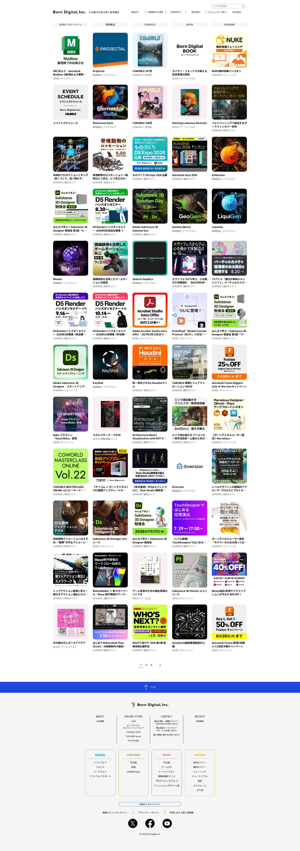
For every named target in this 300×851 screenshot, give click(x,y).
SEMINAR (229, 24)
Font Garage (133, 740)
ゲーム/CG (166, 767)
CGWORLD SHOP (133, 732)
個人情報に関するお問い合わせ (166, 734)
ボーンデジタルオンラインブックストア (133, 726)
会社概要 (100, 721)
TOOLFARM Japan (133, 736)
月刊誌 (133, 762)
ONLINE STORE (155, 12)
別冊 (133, 767)
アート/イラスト (167, 771)
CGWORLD (150, 24)
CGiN (133, 721)
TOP (153, 687)
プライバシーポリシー (149, 812)
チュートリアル (200, 776)
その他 (200, 790)
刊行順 (166, 762)
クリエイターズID (216, 12)
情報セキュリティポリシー (115, 812)
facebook (150, 823)
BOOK (189, 24)
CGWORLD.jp (133, 771)
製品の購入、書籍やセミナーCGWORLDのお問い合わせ (166, 722)
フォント (100, 767)
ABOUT (135, 12)
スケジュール (199, 785)
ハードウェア (100, 771)
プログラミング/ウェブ (166, 780)
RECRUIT (196, 12)
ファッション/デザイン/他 (166, 785)
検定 (200, 780)
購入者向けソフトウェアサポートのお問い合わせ (166, 729)
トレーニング (199, 771)
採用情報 (200, 721)
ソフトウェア (100, 762)
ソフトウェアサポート (100, 776)
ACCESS (236, 12)
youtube (167, 823)
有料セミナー (199, 762)
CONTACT (175, 12)
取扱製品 (110, 24)
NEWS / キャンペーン (70, 24)
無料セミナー (199, 767)
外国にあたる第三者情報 (182, 812)
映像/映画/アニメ (166, 776)
